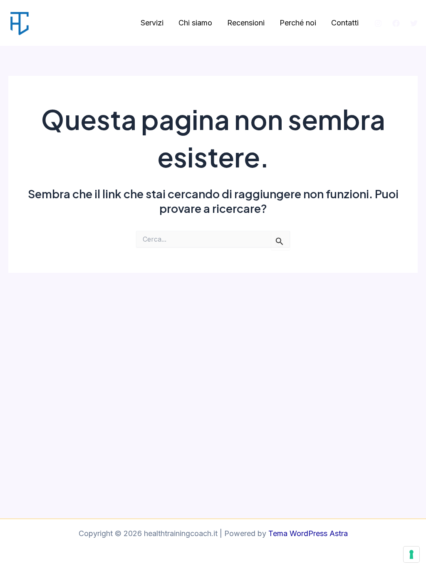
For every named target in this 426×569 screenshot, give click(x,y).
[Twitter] (414, 23)
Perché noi (298, 22)
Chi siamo (195, 22)
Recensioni (246, 22)
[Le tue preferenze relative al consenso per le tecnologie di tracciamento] (411, 554)
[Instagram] (378, 23)
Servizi (152, 22)
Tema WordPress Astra (308, 533)
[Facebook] (396, 23)
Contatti (345, 22)
